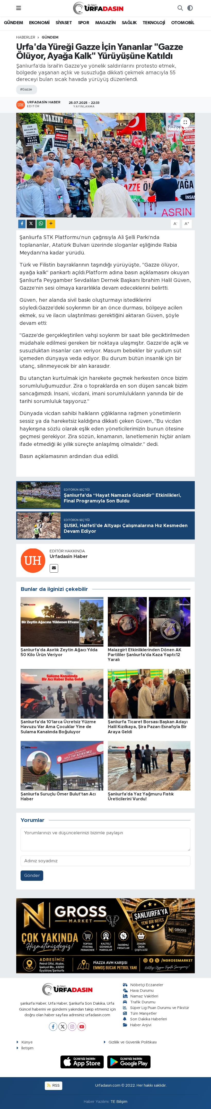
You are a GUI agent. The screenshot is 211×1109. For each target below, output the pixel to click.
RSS (55, 1085)
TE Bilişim (118, 1102)
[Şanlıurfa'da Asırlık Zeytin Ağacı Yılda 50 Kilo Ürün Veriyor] (62, 621)
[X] (62, 1026)
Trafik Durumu (142, 1002)
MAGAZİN (105, 23)
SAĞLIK (129, 23)
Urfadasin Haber (69, 556)
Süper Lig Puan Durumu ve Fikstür (159, 1008)
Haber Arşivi (140, 1025)
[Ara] (180, 8)
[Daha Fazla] (51, 224)
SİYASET (64, 23)
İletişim (27, 1048)
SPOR (83, 23)
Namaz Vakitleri (144, 996)
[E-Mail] (54, 568)
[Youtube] (81, 1026)
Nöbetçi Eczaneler (146, 985)
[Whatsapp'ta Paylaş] (41, 224)
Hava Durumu (142, 991)
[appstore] (82, 1061)
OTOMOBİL (182, 23)
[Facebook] (53, 1026)
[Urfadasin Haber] (33, 560)
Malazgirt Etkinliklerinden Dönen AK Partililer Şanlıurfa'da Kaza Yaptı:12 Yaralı (144, 655)
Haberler (25, 37)
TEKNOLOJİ (154, 23)
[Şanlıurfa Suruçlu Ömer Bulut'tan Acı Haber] (62, 765)
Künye (27, 1042)
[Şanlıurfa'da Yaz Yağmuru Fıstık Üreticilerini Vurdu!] (149, 765)
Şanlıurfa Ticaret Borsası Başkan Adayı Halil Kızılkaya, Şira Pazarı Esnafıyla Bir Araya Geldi (148, 727)
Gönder (32, 875)
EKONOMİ (39, 23)
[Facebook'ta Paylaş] (21, 224)
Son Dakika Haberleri (148, 1019)
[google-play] (129, 1061)
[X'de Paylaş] (31, 224)
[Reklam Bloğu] (105, 935)
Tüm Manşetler (143, 1013)
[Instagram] (72, 1026)
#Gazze (26, 89)
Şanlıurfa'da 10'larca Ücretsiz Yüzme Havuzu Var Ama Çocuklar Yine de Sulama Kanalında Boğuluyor (58, 727)
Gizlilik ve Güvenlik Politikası (133, 1042)
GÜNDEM (13, 23)
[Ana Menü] (18, 8)
